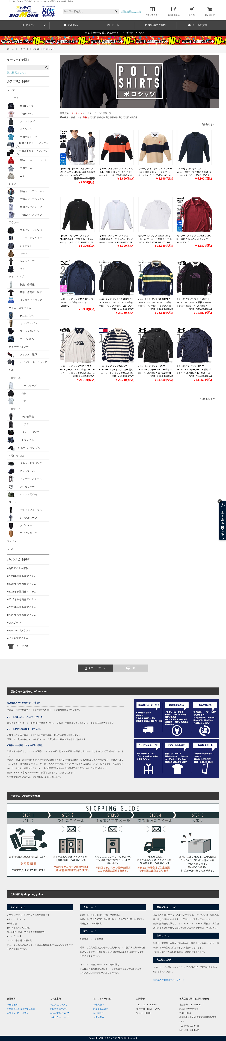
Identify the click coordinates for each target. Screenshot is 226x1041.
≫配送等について (58, 1009)
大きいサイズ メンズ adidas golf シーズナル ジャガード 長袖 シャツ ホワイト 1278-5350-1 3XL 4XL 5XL (155, 239)
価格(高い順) (116, 117)
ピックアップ (89, 113)
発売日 (93, 117)
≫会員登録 (98, 1004)
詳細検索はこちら (131, 11)
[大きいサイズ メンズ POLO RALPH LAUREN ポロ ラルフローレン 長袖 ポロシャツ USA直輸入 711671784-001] (116, 278)
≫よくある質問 (100, 1009)
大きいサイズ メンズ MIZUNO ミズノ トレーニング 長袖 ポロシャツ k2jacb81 (77, 302)
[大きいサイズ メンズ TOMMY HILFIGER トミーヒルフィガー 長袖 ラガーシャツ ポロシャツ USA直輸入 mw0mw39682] (116, 345)
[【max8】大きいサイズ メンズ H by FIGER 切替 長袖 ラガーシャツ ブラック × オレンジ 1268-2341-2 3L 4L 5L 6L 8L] (116, 147)
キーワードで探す (18, 59)
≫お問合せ (98, 1013)
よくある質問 (199, 25)
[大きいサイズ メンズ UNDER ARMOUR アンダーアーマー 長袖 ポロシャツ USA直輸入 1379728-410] (194, 345)
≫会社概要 (12, 1004)
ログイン (192, 15)
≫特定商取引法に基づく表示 (21, 1009)
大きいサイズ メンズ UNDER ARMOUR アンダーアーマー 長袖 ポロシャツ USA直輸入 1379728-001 (155, 369)
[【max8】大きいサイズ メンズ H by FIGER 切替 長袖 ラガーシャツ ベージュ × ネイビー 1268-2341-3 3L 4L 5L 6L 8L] (155, 147)
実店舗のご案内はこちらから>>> (168, 980)
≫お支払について (58, 1004)
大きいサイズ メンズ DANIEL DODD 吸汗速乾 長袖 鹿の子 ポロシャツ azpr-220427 (194, 239)
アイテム (30, 25)
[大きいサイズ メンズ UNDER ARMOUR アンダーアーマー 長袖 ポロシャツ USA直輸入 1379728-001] (155, 345)
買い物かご (210, 15)
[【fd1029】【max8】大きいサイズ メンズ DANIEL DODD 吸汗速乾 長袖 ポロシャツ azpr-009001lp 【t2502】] (77, 147)
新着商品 (73, 25)
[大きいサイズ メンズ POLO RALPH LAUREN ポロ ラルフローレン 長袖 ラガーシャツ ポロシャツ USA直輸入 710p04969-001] (155, 278)
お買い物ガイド (152, 15)
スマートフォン (97, 668)
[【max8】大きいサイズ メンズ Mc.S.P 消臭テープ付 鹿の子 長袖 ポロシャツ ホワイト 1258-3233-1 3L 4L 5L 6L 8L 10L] (116, 214)
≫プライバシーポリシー (18, 1013)
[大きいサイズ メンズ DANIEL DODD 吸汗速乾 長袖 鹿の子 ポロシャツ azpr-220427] (194, 214)
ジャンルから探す (18, 559)
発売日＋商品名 (130, 117)
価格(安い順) (103, 117)
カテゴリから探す (18, 81)
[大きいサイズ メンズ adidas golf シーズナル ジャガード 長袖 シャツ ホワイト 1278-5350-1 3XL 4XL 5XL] (155, 214)
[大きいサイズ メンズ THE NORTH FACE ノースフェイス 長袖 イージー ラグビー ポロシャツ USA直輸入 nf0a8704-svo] (77, 345)
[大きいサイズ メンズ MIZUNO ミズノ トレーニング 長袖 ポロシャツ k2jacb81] (77, 278)
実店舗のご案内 (157, 25)
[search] (116, 11)
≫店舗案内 (98, 1017)
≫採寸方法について (59, 1017)
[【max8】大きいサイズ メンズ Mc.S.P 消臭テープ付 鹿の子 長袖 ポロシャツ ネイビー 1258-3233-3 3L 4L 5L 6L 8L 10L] (194, 147)
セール (115, 25)
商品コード (76, 117)
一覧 (99, 113)
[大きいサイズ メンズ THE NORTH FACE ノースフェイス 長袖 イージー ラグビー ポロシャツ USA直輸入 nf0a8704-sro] (194, 278)
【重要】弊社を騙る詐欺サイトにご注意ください (113, 32)
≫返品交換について (59, 1013)
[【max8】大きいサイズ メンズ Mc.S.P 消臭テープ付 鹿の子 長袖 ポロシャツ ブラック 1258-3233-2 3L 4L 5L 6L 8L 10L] (77, 214)
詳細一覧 (107, 113)
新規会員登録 (174, 15)
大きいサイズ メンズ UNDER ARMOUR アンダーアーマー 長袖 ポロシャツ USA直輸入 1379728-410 (194, 369)
